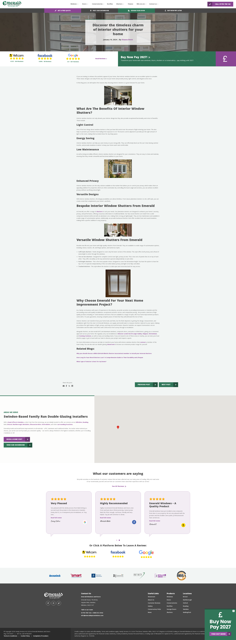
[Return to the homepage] (12, 4)
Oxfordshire (46, 424)
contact (143, 342)
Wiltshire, (79, 422)
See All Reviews (118, 486)
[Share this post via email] (64, 386)
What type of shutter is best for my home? (91, 362)
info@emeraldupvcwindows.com (92, 615)
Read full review (56, 521)
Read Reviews (100, 59)
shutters (100, 212)
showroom (111, 344)
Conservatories (97, 4)
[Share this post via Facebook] (66, 386)
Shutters (119, 4)
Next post (166, 384)
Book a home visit (14, 439)
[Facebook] (48, 603)
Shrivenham (153, 334)
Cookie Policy (25, 636)
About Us (151, 600)
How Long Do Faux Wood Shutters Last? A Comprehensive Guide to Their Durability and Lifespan (110, 358)
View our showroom (16, 445)
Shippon (145, 334)
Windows (74, 4)
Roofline (110, 4)
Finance (130, 4)
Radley (139, 334)
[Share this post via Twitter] (69, 386)
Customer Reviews (154, 603)
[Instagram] (53, 603)
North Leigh (132, 334)
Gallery (150, 606)
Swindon (186, 609)
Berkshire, (26, 424)
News (150, 612)
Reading (85, 422)
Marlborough (17, 424)
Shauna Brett (127, 39)
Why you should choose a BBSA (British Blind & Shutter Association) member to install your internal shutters (114, 353)
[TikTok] (59, 603)
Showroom (151, 597)
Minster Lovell (123, 334)
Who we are (141, 4)
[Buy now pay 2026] (220, 624)
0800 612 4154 (98, 613)
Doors (84, 4)
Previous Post (144, 384)
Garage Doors (171, 609)
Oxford (185, 603)
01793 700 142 (86, 613)
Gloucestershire (35, 424)
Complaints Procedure (40, 636)
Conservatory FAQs (154, 609)
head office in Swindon (16, 422)
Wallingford (187, 612)
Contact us (153, 4)
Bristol (9, 424)
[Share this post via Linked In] (72, 386)
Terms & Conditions (10, 636)
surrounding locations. (65, 424)
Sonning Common (85, 336)
